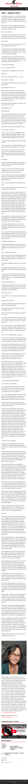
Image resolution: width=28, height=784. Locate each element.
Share (11, 762)
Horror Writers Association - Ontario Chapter (14, 753)
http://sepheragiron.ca (7, 717)
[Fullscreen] (24, 737)
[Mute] (22, 737)
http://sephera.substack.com (8, 712)
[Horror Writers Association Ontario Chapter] (14, 6)
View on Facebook (4, 762)
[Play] (3, 737)
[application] (14, 731)
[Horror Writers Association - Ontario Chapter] (4, 745)
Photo (5, 760)
